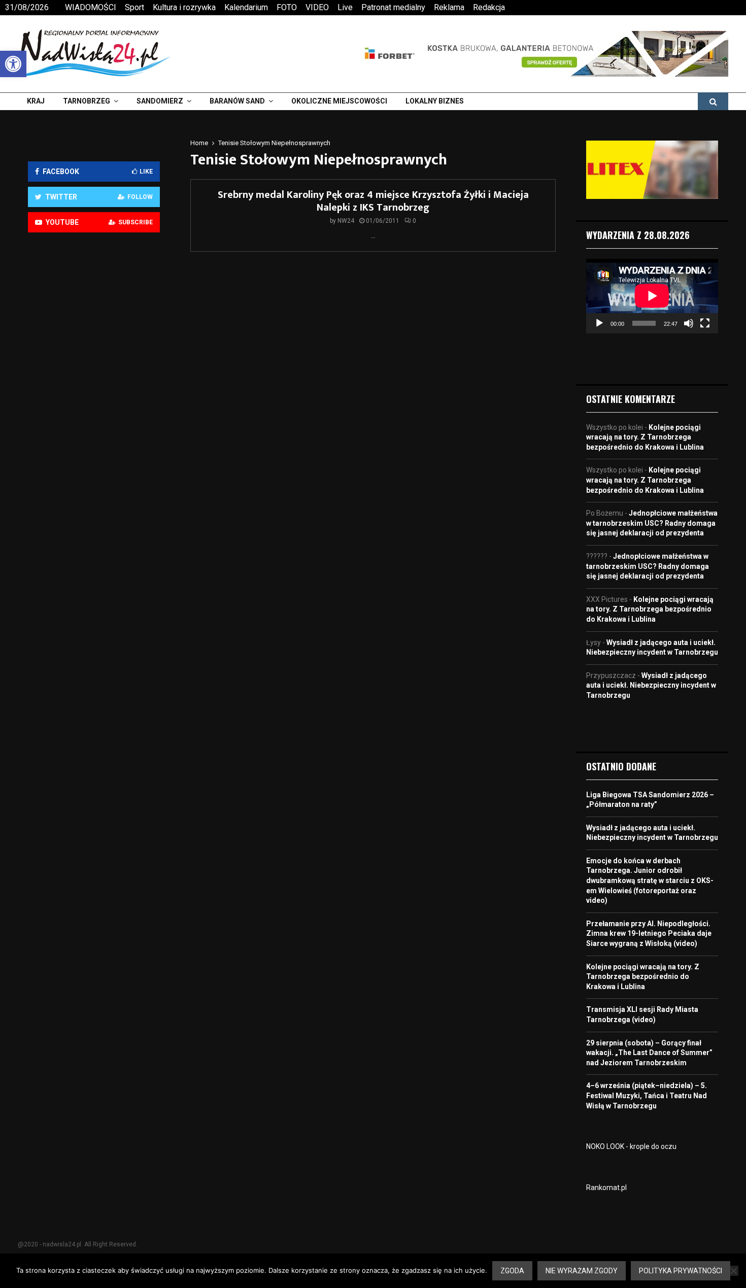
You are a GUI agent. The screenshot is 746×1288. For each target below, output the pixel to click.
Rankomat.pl (606, 1187)
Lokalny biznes (434, 101)
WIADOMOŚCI (90, 7)
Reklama (449, 7)
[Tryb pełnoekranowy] (705, 323)
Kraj (36, 101)
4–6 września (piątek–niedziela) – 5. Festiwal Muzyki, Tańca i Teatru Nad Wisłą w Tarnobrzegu (646, 1095)
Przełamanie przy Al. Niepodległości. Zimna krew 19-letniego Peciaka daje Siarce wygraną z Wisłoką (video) (648, 933)
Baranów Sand (237, 101)
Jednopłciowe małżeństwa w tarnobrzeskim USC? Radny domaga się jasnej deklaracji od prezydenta (652, 523)
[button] (13, 64)
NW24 (345, 220)
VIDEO (317, 7)
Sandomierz (160, 101)
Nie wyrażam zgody (582, 1271)
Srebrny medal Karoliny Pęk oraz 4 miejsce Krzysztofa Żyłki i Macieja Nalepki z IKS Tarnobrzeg (373, 201)
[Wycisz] (689, 323)
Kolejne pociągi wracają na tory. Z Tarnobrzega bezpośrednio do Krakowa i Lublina (645, 437)
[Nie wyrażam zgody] (733, 1271)
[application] (652, 296)
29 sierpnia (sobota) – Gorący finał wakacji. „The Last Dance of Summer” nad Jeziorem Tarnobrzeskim (649, 1053)
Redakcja (489, 7)
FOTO (287, 7)
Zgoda (512, 1271)
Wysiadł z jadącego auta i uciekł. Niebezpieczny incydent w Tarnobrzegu (651, 685)
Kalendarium (246, 7)
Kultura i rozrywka (184, 7)
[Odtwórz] (599, 323)
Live (345, 7)
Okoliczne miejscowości (339, 101)
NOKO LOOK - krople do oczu (631, 1146)
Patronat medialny (393, 7)
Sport (134, 7)
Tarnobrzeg (86, 101)
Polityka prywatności (680, 1271)
